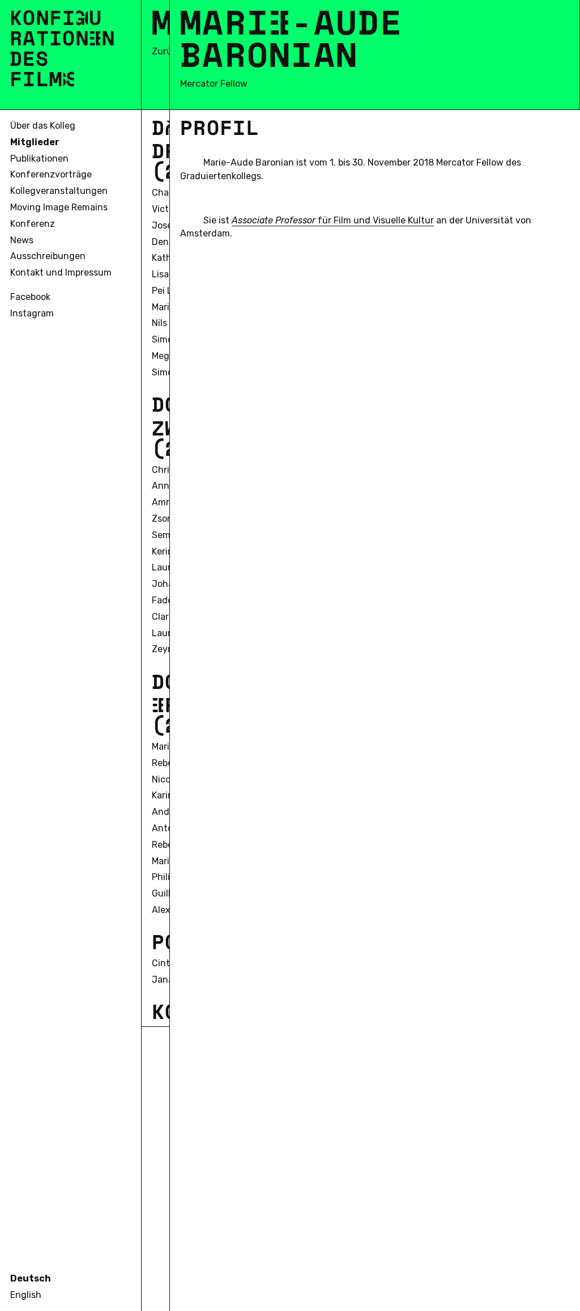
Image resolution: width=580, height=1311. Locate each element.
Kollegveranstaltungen (59, 190)
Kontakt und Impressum (61, 272)
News (21, 240)
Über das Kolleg (42, 125)
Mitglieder (34, 142)
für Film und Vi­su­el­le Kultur (333, 220)
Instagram (32, 313)
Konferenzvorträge (51, 174)
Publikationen (39, 158)
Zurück (167, 51)
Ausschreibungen (48, 256)
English (25, 1294)
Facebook (30, 296)
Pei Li (163, 290)
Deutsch (30, 1278)
